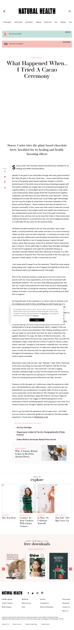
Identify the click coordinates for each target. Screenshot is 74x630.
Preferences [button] (35, 315)
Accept (37, 320)
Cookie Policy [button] (45, 313)
